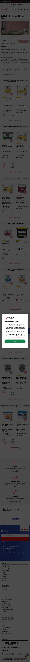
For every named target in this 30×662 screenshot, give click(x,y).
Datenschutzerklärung (13, 337)
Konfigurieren (15, 344)
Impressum (21, 337)
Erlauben (15, 341)
